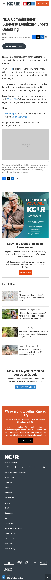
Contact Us (9, 513)
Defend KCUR (25, 440)
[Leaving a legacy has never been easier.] (25, 215)
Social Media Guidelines (13, 528)
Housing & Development (28, 346)
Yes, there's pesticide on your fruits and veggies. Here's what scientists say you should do (34, 334)
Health (21, 292)
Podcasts (8, 493)
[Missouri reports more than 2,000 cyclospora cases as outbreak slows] (10, 296)
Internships (9, 523)
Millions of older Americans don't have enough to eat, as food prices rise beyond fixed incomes (33, 316)
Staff (7, 508)
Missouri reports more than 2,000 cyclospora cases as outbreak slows (33, 297)
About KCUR (9, 477)
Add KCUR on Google (25, 387)
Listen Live (9, 482)
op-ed (10, 69)
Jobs (6, 518)
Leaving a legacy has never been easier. (25, 245)
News (7, 488)
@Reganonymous (20, 117)
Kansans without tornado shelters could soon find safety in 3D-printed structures (33, 352)
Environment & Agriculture (29, 310)
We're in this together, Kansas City (25, 413)
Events (7, 503)
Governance (9, 539)
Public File (8, 544)
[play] (3, 577)
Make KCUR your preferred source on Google (25, 372)
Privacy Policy (10, 549)
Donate (43, 3)
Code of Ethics (10, 533)
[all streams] (48, 577)
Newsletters (9, 498)
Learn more (25, 272)
